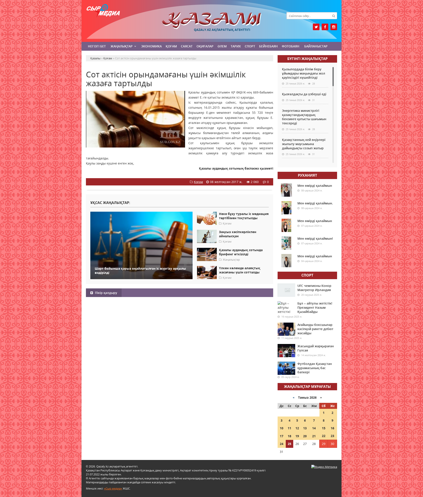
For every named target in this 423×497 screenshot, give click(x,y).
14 (314, 428)
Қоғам (171, 46)
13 (305, 428)
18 (289, 436)
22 (323, 436)
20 (305, 436)
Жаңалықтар (122, 46)
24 (281, 444)
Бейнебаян (268, 46)
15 (323, 428)
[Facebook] (325, 27)
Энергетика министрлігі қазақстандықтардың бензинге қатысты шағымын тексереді (304, 116)
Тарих (236, 46)
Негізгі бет (97, 46)
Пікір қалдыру (105, 293)
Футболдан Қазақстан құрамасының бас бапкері (314, 368)
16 (332, 428)
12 (297, 428)
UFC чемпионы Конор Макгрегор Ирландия (314, 288)
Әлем (222, 46)
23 (332, 436)
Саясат (187, 46)
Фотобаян (290, 46)
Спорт (250, 46)
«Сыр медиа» (113, 488)
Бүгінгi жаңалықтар (307, 58)
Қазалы (211, 20)
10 (281, 428)
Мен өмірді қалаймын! (315, 238)
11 (289, 428)
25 (289, 444)
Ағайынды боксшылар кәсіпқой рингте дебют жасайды (315, 329)
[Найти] (333, 15)
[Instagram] (333, 27)
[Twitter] (316, 27)
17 (281, 436)
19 (297, 436)
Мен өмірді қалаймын (314, 185)
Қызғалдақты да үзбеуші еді (304, 94)
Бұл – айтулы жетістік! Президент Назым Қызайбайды (314, 307)
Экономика (151, 46)
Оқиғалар (205, 46)
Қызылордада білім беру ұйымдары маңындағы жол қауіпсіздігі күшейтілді (303, 73)
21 (314, 436)
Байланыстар (316, 46)
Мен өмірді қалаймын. (315, 203)
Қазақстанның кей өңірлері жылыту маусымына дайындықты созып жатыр (303, 144)
